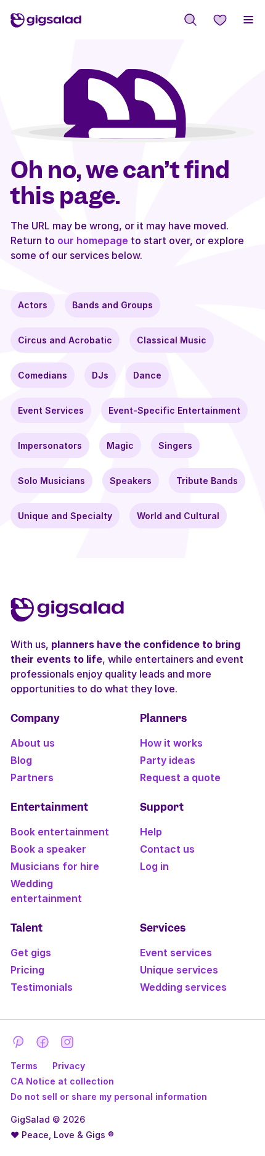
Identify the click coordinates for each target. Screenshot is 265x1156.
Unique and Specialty (65, 515)
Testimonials (41, 987)
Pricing (27, 970)
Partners (32, 777)
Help (151, 832)
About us (32, 743)
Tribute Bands (207, 480)
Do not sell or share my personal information (108, 1096)
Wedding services (183, 987)
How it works (171, 743)
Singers (175, 445)
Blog (21, 760)
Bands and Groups (112, 305)
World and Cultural (178, 515)
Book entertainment (59, 832)
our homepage (92, 240)
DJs (100, 375)
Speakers (131, 480)
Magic (120, 445)
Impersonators (50, 445)
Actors (32, 305)
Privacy (68, 1065)
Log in (154, 866)
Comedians (42, 375)
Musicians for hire (54, 866)
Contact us (167, 849)
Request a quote (180, 777)
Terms (24, 1065)
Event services (176, 952)
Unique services (179, 970)
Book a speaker (48, 849)
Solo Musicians (51, 480)
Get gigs (30, 952)
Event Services (51, 410)
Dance (147, 375)
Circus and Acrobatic (65, 340)
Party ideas (167, 760)
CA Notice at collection (62, 1081)
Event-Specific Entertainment (174, 410)
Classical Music (171, 340)
